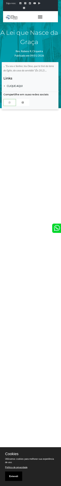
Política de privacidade (16, 467)
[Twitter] (30, 3)
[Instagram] (25, 3)
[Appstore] (24, 8)
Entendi (13, 476)
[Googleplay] (39, 3)
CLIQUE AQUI (15, 85)
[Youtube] (35, 3)
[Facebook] (20, 3)
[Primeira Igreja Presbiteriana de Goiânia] (12, 17)
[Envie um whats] (56, 228)
